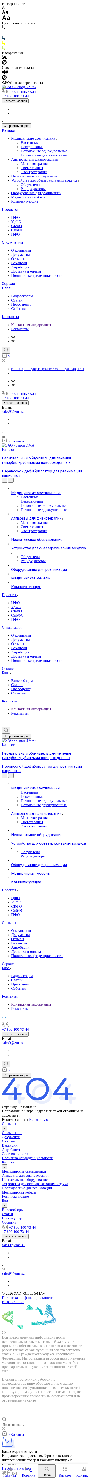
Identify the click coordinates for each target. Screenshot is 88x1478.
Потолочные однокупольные (44, 151)
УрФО (16, 222)
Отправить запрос (16, 126)
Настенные (29, 143)
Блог (6, 288)
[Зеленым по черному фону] (3, 49)
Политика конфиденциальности (37, 276)
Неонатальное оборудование (34, 176)
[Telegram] (13, 341)
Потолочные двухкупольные (44, 155)
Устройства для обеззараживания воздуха (44, 180)
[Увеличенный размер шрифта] (6, 19)
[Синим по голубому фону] (3, 39)
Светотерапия (32, 168)
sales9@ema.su (13, 411)
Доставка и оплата (26, 271)
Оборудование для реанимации (36, 193)
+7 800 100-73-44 (22, 92)
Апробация (20, 267)
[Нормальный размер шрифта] (5, 13)
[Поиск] (6, 350)
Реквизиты (20, 329)
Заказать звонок (15, 101)
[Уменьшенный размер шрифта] (4, 8)
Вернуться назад (15, 1119)
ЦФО (15, 217)
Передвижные (32, 147)
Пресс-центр (21, 304)
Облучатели (30, 185)
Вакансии (19, 263)
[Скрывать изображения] (4, 63)
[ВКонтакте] (13, 337)
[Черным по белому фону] (3, 28)
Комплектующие (24, 201)
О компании (12, 242)
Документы (20, 255)
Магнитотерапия (34, 164)
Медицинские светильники (33, 138)
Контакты (10, 317)
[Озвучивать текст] (5, 73)
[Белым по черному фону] (3, 33)
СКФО (16, 226)
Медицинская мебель (28, 197)
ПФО (15, 234)
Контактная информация (31, 325)
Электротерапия (34, 172)
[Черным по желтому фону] (3, 44)
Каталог (9, 130)
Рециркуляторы (33, 189)
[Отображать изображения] (4, 58)
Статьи (17, 300)
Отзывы (17, 259)
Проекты (10, 209)
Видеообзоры (22, 296)
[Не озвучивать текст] (4, 78)
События (18, 309)
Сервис (8, 283)
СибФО (17, 230)
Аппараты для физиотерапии (35, 159)
